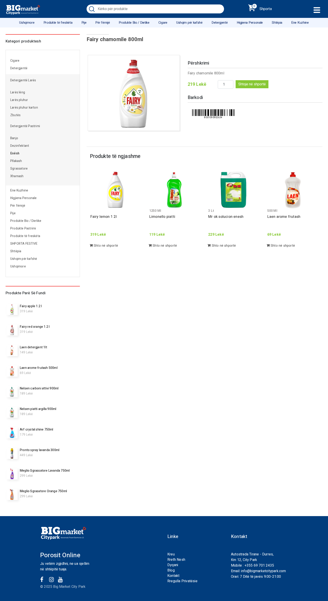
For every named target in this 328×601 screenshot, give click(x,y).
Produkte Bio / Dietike (134, 22)
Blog (171, 570)
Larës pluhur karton (24, 107)
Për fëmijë (102, 22)
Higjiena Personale (250, 22)
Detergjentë (220, 22)
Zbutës (15, 115)
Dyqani (172, 565)
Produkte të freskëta (58, 22)
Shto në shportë (105, 245)
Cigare (162, 22)
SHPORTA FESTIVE (23, 243)
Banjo (14, 138)
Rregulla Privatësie (182, 581)
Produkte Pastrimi (23, 228)
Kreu (171, 554)
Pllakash (16, 161)
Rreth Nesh (176, 559)
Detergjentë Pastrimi (25, 126)
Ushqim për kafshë (189, 22)
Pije (84, 22)
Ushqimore (26, 22)
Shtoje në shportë (252, 84)
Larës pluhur (19, 100)
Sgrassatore (19, 168)
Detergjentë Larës (23, 80)
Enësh (14, 153)
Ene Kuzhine (300, 22)
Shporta (262, 8)
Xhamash (16, 176)
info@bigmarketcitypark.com (263, 571)
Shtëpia (277, 22)
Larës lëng (17, 92)
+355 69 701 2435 (259, 565)
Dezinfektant (19, 145)
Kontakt (173, 575)
